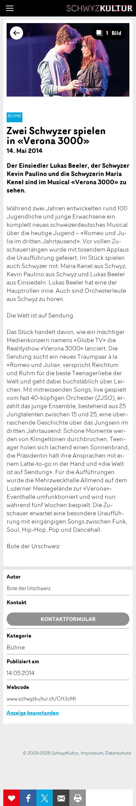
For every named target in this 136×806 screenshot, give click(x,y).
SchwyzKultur (100, 8)
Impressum (92, 753)
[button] (9, 8)
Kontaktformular (68, 619)
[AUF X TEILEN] (44, 798)
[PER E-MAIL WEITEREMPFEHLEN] (61, 798)
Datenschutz (118, 753)
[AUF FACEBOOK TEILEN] (28, 798)
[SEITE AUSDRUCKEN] (77, 798)
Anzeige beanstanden (33, 713)
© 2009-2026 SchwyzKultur (51, 753)
